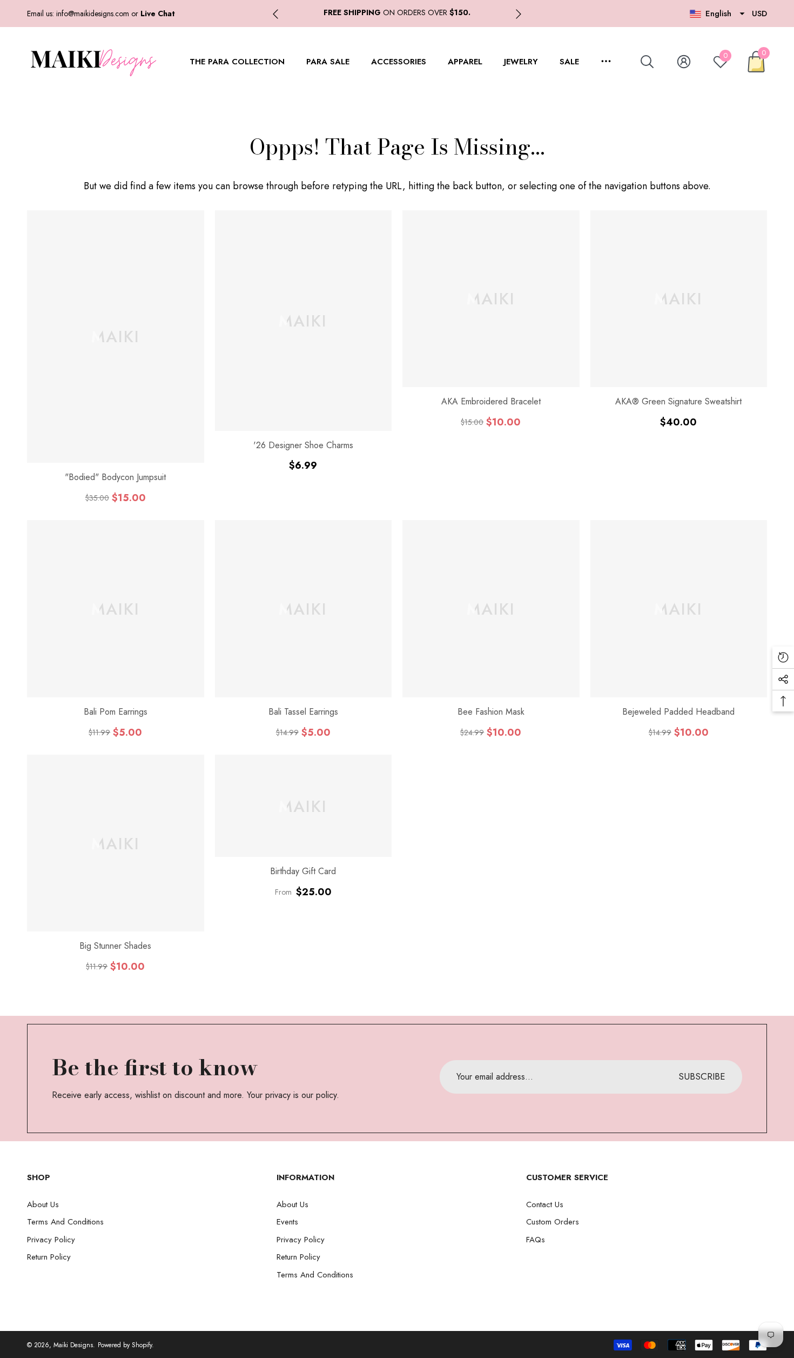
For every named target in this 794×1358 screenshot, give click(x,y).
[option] (397, 12)
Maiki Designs (73, 1345)
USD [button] (759, 13)
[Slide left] (275, 14)
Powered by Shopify (125, 1345)
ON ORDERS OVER (397, 12)
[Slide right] (518, 14)
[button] (157, 13)
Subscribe (701, 1076)
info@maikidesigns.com (92, 13)
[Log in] (684, 62)
